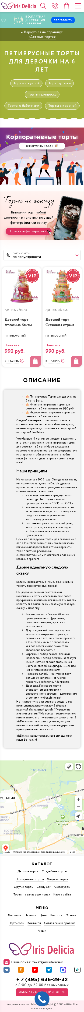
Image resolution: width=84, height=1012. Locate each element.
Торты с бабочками (23, 105)
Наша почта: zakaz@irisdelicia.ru (37, 962)
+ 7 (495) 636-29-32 (42, 979)
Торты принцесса (42, 94)
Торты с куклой (26, 83)
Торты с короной (62, 105)
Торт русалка (59, 83)
